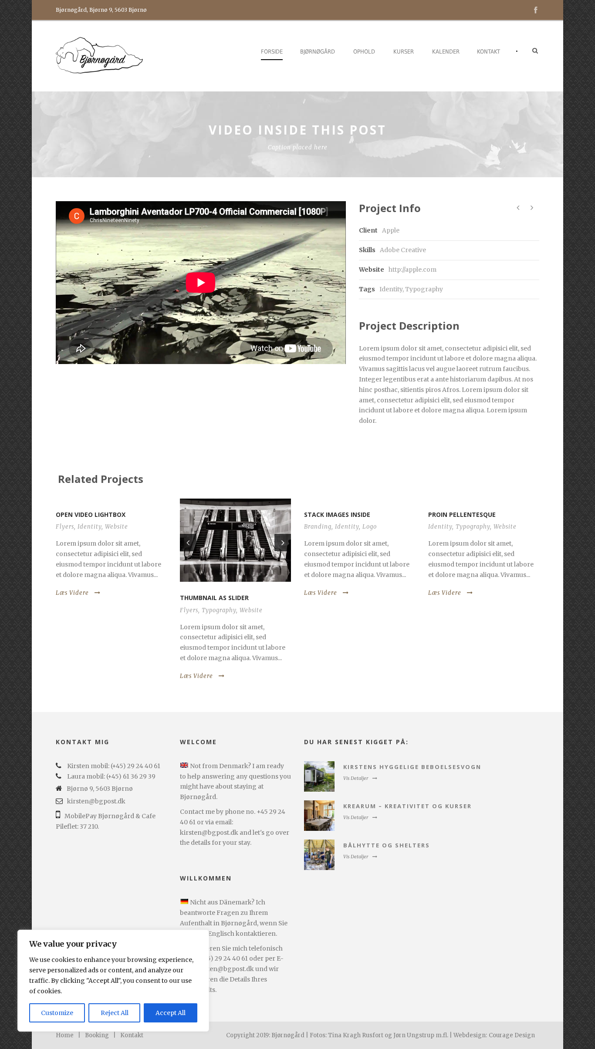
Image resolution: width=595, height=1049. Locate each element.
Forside (272, 51)
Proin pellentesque (462, 514)
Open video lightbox (90, 514)
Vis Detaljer (355, 778)
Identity (390, 289)
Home (65, 1035)
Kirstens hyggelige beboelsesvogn (412, 767)
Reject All (114, 1013)
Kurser (403, 51)
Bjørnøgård (317, 51)
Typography (424, 289)
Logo (369, 526)
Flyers (65, 526)
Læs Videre (72, 593)
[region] (113, 981)
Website (116, 526)
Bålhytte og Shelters (386, 845)
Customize (57, 1013)
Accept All (171, 1013)
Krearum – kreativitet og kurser (407, 806)
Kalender (446, 51)
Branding (317, 526)
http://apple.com (412, 269)
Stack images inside (337, 514)
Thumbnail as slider (214, 598)
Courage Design (512, 1035)
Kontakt (488, 51)
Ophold (364, 51)
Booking (97, 1035)
